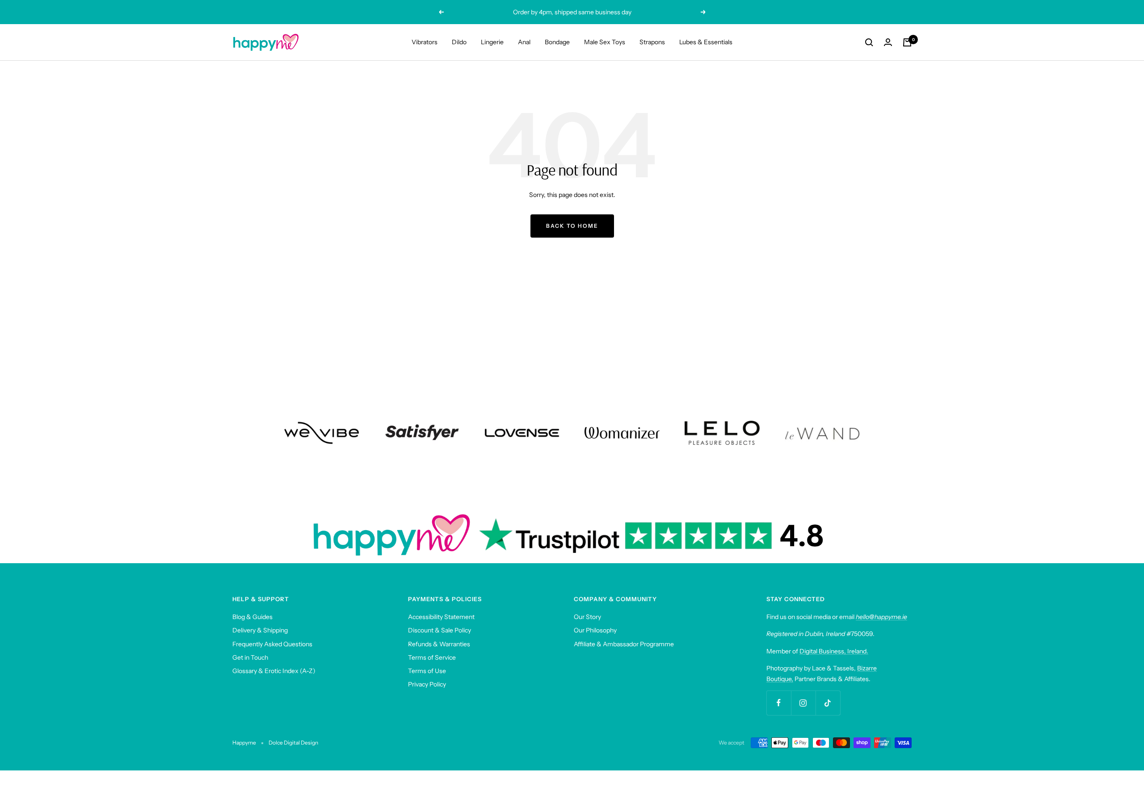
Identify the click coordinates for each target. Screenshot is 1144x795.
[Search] (869, 42)
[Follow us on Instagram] (803, 702)
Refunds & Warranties (439, 644)
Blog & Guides (252, 617)
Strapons (652, 42)
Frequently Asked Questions (272, 644)
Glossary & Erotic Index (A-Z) (273, 671)
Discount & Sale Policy (439, 630)
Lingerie (492, 42)
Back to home (572, 225)
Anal (524, 42)
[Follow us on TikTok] (828, 702)
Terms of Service (432, 657)
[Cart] (907, 42)
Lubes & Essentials (705, 42)
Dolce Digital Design (293, 742)
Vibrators (424, 42)
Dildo (459, 42)
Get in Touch (250, 657)
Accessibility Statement (441, 617)
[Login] (888, 42)
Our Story (587, 617)
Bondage (557, 42)
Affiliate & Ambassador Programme (624, 644)
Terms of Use (427, 671)
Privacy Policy (427, 684)
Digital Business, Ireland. (833, 651)
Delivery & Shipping (260, 630)
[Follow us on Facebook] (778, 702)
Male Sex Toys (604, 42)
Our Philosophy (595, 630)
